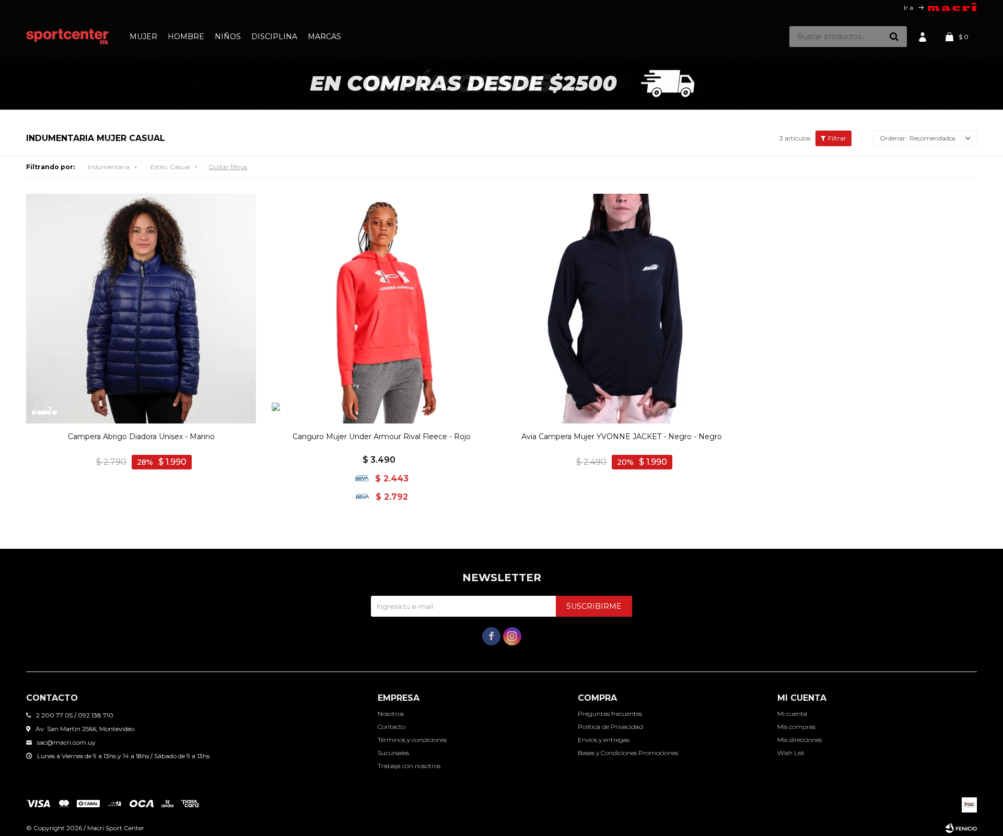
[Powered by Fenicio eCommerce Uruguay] (961, 828)
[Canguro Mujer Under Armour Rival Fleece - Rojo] (381, 308)
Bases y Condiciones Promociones (628, 753)
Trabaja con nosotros (409, 766)
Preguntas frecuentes (610, 713)
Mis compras (796, 727)
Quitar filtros (227, 167)
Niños (228, 36)
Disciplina (274, 36)
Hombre (186, 36)
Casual (170, 167)
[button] (894, 36)
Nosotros (391, 713)
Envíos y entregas (603, 740)
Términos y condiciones (412, 740)
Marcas (324, 36)
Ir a (908, 7)
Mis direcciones (799, 740)
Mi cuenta (792, 713)
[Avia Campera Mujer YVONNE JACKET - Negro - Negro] (622, 308)
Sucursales (393, 753)
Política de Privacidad (610, 727)
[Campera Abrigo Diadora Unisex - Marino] (141, 308)
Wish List (790, 753)
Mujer (143, 36)
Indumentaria (109, 167)
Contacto (391, 727)
